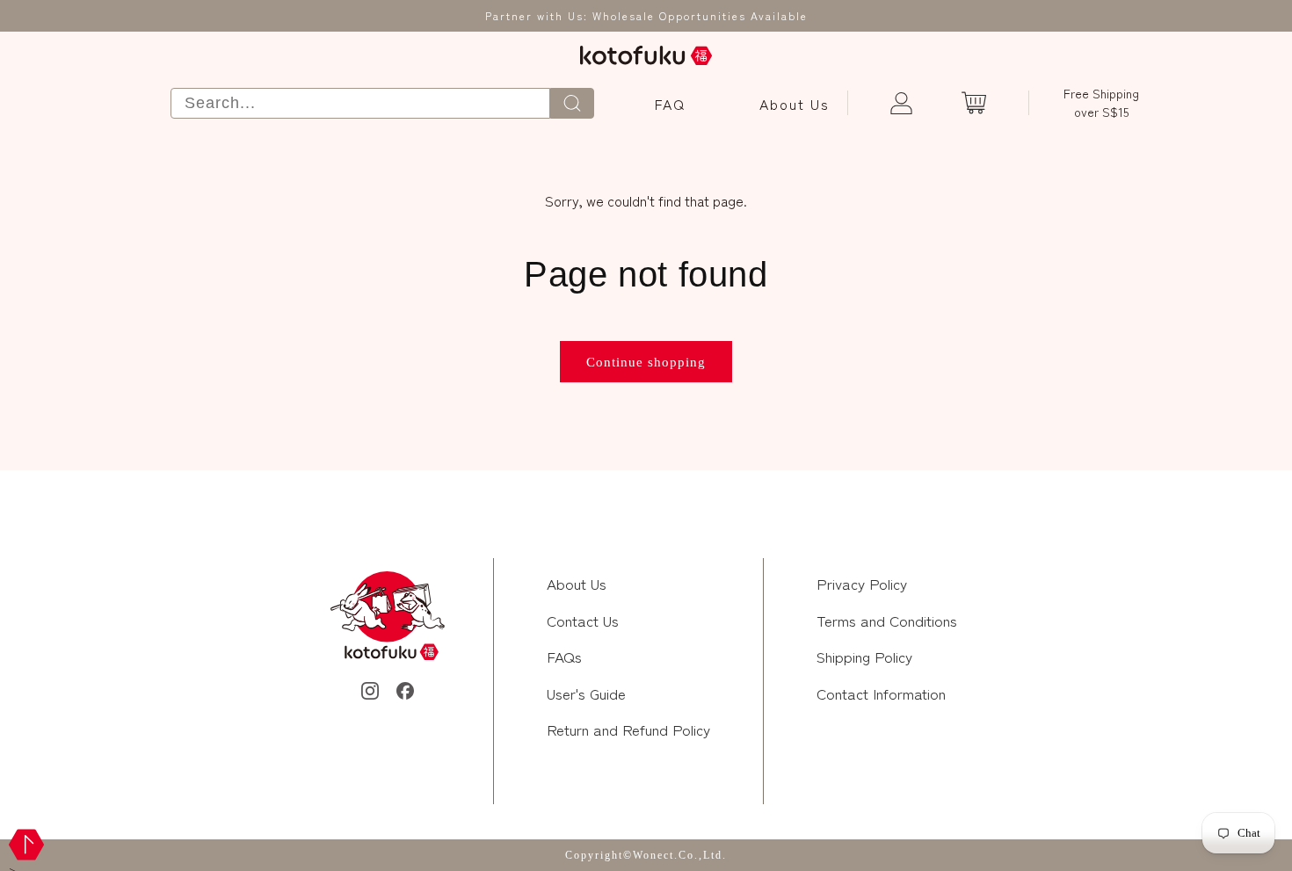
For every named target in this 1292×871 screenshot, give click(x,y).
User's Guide (586, 693)
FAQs (564, 656)
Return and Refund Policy (628, 729)
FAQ (670, 103)
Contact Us (583, 620)
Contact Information (881, 693)
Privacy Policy (862, 583)
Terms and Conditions (887, 620)
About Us (794, 103)
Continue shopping (646, 362)
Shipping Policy (864, 656)
